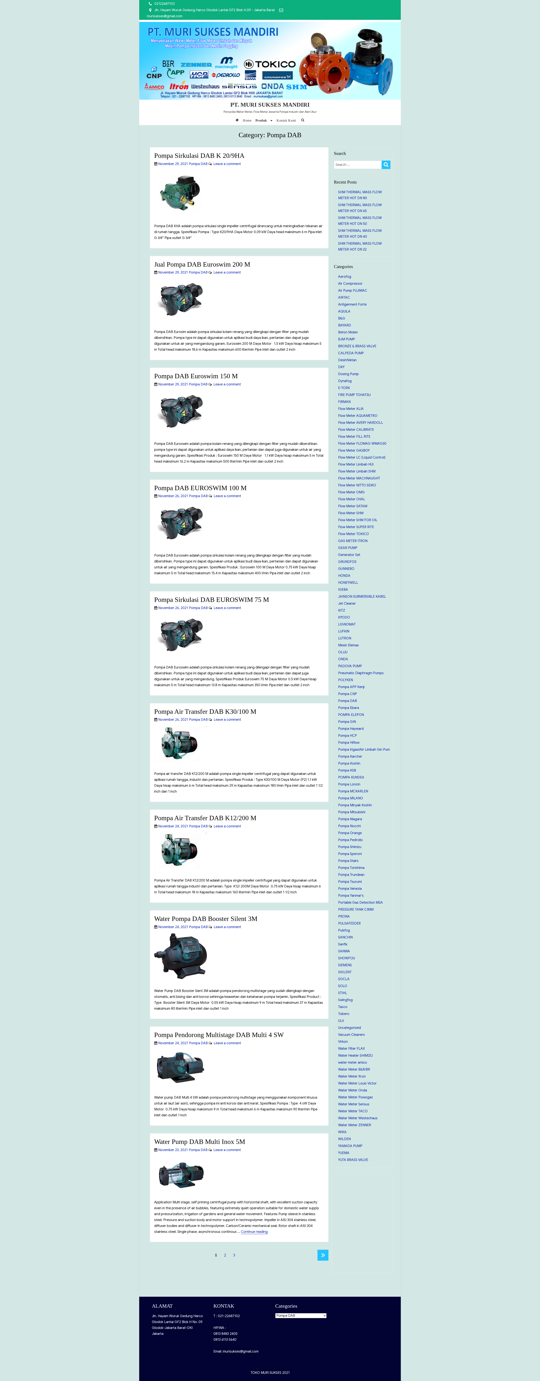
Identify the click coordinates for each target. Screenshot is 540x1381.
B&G (341, 318)
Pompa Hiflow (348, 743)
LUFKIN (343, 631)
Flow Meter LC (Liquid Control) (361, 457)
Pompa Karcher (350, 756)
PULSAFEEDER (349, 923)
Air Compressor (350, 284)
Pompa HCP (347, 736)
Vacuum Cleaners (351, 1035)
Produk (261, 120)
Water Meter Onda (352, 1090)
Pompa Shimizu (349, 847)
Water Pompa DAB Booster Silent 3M (205, 918)
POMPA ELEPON (351, 715)
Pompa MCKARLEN (353, 791)
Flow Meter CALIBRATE (356, 430)
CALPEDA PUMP (351, 353)
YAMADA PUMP (350, 1146)
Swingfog (345, 1000)
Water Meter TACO (353, 1111)
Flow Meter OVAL (351, 499)
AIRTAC (344, 297)
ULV (341, 1021)
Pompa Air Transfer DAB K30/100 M (205, 711)
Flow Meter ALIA (351, 409)
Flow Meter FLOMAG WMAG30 (362, 444)
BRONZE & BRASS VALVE (357, 346)
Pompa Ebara (348, 708)
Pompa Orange (350, 833)
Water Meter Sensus (353, 1104)
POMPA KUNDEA (351, 777)
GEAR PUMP (347, 548)
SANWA (344, 951)
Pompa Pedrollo (350, 840)
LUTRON (344, 638)
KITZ (341, 610)
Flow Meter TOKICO (353, 534)
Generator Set (349, 555)
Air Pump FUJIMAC (352, 291)
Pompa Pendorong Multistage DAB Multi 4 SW (219, 1035)
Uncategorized (349, 1028)
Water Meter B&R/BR (354, 1069)
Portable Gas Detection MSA (360, 903)
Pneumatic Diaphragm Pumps (361, 673)
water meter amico (352, 1062)
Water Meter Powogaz (355, 1097)
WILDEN (344, 1139)
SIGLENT (345, 972)
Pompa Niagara (350, 819)
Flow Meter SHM (350, 513)
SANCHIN (345, 937)
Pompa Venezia (350, 889)
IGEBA (343, 590)
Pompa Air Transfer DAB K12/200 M (205, 818)
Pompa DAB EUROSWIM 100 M (200, 488)
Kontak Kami (286, 120)
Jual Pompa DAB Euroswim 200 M (202, 264)
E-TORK (344, 388)
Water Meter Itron (352, 1076)
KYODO (344, 617)
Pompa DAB (198, 164)
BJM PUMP (346, 339)
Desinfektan (347, 360)
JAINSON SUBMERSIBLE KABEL (362, 597)
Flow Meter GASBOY (354, 450)
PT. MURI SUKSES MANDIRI (270, 104)
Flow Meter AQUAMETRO (357, 416)
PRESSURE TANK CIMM (356, 909)
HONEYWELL (348, 583)
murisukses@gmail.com (164, 16)
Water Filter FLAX (351, 1049)
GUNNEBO (346, 569)
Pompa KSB (347, 770)
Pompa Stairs (348, 861)
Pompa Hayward (351, 729)
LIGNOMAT (347, 624)
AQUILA (344, 311)
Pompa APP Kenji (351, 687)
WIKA (342, 1132)
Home (247, 120)
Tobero (343, 1014)
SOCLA (344, 979)
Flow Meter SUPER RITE (356, 527)
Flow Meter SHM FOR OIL (357, 520)
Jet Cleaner (347, 603)
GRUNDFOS (347, 562)
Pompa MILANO (350, 798)
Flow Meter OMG (351, 492)
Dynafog (345, 381)
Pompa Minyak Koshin (355, 805)
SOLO (342, 986)
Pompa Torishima (351, 868)
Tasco (342, 1007)
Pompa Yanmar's (351, 896)
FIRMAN (344, 402)
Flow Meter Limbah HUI (356, 464)
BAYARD (344, 325)
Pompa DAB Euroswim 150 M (196, 376)
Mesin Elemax (348, 645)
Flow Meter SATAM (352, 506)
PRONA (344, 916)
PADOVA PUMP (350, 666)
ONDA (343, 659)
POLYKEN (345, 680)
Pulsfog (344, 930)
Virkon (343, 1042)
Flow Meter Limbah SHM (356, 471)
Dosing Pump (348, 374)
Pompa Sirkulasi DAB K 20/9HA (199, 155)
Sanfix (342, 944)
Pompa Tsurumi (350, 882)
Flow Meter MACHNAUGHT (359, 478)
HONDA (344, 576)
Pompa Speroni (350, 854)
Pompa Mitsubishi (351, 812)
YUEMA (343, 1153)
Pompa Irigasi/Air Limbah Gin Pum (364, 750)
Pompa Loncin (349, 784)
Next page (322, 1255)
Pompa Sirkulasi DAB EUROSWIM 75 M (211, 599)
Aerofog (344, 277)
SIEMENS (345, 965)
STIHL (342, 993)
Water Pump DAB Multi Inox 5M (199, 1141)
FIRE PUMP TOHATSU (354, 395)
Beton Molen (348, 332)
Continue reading (254, 1232)
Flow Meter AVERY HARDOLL (360, 423)
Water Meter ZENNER (354, 1125)
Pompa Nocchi (349, 826)
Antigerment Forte (352, 304)
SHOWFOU (346, 958)
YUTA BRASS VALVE (353, 1160)
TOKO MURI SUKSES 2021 (270, 1373)
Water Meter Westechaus (358, 1118)
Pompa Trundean (351, 875)
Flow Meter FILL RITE (354, 437)
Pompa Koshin (349, 763)
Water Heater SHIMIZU (355, 1056)
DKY (341, 367)
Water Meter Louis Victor (357, 1083)
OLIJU (342, 652)
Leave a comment (226, 164)
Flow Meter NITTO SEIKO (357, 485)
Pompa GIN (347, 722)
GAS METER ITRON (352, 541)
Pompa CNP (347, 694)
